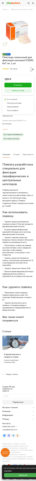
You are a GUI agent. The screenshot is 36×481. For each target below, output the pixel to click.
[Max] (9, 436)
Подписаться (18, 402)
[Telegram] (13, 436)
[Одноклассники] (18, 436)
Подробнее (8, 471)
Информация (7, 415)
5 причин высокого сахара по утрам (12, 355)
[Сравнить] (31, 70)
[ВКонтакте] (4, 436)
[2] (4, 69)
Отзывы (16, 154)
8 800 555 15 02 (8, 427)
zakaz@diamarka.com (9, 430)
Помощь (5, 419)
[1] (3, 69)
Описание (6, 154)
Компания (6, 411)
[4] (7, 69)
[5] (8, 69)
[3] (5, 69)
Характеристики (29, 154)
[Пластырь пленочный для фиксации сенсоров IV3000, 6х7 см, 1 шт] (18, 31)
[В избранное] (31, 68)
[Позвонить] (32, 3)
